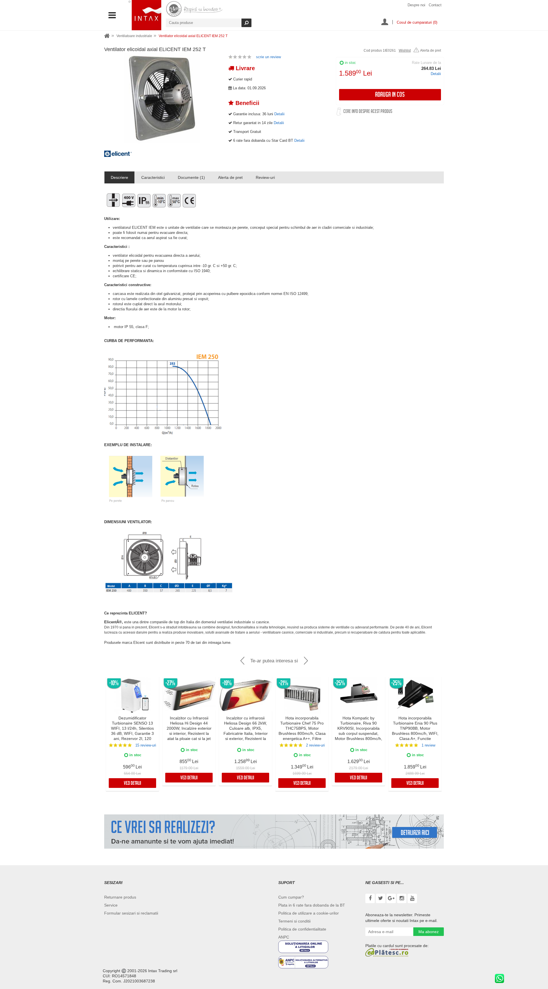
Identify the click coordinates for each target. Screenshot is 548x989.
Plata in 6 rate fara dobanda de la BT (311, 905)
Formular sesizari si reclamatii (131, 913)
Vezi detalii (132, 784)
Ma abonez (428, 931)
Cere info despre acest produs (367, 112)
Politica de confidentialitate (302, 929)
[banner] (274, 831)
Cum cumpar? (291, 897)
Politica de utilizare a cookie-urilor (308, 913)
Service (111, 905)
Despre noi (416, 5)
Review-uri (265, 177)
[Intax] (144, 15)
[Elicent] (118, 155)
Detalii (436, 74)
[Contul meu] (384, 23)
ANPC (283, 937)
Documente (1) (191, 177)
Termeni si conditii (294, 921)
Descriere (119, 177)
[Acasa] (107, 36)
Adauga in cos (390, 95)
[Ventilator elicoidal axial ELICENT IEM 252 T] (162, 98)
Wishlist (405, 50)
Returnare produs (120, 897)
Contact (435, 5)
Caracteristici (153, 177)
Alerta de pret (430, 50)
